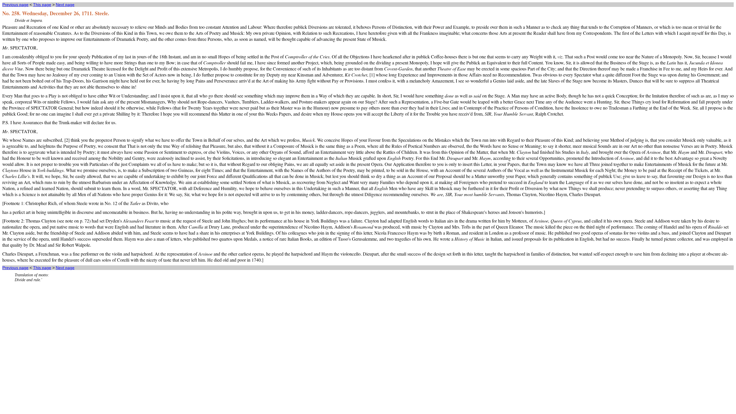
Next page (65, 4)
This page (42, 4)
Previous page (15, 4)
